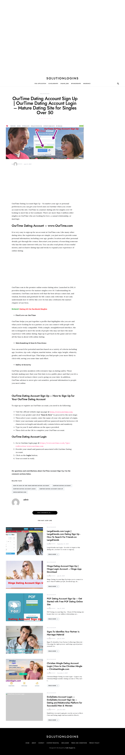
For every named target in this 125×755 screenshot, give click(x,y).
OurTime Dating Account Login (24, 489)
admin (20, 164)
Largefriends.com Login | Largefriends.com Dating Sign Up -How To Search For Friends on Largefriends (63, 535)
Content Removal (53, 743)
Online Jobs (64, 83)
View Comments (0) (44, 512)
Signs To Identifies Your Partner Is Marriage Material (63, 633)
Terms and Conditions (79, 743)
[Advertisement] (62, 37)
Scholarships (53, 83)
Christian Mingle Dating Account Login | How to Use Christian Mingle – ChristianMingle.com (64, 666)
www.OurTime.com (19, 492)
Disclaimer (65, 743)
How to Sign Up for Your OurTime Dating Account (31, 485)
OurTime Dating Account (62, 485)
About (34, 743)
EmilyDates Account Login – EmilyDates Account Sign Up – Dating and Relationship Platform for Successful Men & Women (64, 701)
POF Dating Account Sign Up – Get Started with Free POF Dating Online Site (65, 601)
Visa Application (40, 83)
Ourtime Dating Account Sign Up (51, 489)
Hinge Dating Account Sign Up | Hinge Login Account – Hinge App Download (64, 568)
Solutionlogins (62, 78)
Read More (52, 554)
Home (27, 743)
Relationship (45, 93)
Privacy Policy (94, 743)
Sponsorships (76, 83)
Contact (41, 743)
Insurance (86, 83)
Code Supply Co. (70, 748)
